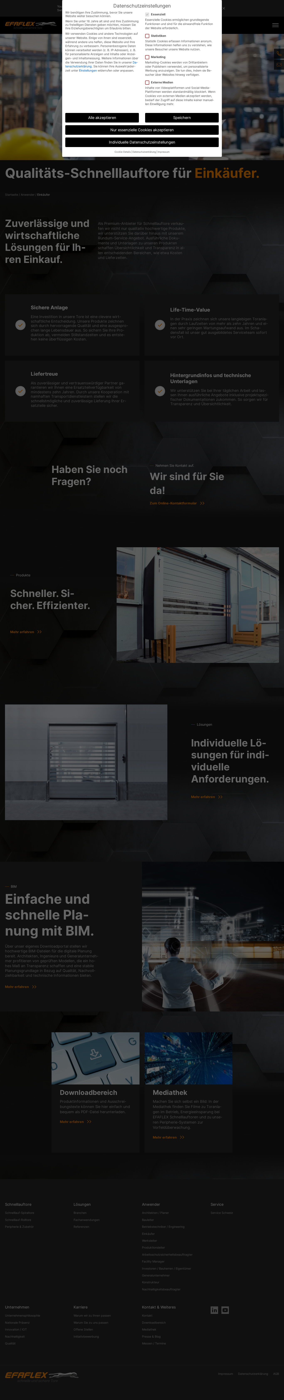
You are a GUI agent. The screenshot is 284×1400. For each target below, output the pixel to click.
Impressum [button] (164, 152)
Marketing (158, 57)
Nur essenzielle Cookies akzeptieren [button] (142, 130)
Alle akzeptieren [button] (102, 117)
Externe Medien (162, 82)
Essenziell (158, 14)
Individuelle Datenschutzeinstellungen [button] (142, 142)
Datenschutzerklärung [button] (144, 152)
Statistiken (158, 35)
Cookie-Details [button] (123, 152)
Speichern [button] (182, 117)
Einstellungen (88, 70)
